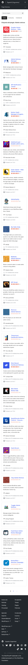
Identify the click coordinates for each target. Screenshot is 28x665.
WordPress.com (7, 626)
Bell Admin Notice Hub (14, 389)
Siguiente (17, 591)
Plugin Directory (6, 7)
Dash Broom (15, 448)
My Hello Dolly (15, 227)
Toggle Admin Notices (15, 506)
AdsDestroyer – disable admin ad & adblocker (17, 143)
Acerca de (4, 600)
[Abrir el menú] (25, 2)
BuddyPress (6, 634)
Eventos (17, 616)
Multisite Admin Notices (16, 257)
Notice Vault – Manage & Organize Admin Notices (17, 113)
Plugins (17, 605)
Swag (17, 621)
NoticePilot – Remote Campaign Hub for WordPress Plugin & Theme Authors (17, 561)
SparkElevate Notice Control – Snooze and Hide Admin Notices (17, 419)
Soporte (4, 616)
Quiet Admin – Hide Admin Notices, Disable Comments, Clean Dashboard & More (17, 170)
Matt (4, 629)
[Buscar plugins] (22, 13)
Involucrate (18, 613)
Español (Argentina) (10, 641)
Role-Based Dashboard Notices (17, 364)
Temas (17, 602)
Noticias (4, 602)
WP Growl (14, 282)
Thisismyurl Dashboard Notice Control (17, 336)
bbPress (5, 632)
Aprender (4, 613)
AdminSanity (15, 199)
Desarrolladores (6, 618)
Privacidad (5, 608)
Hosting (4, 605)
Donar (17, 618)
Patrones (17, 608)
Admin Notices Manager (16, 60)
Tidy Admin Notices (17, 478)
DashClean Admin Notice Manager (17, 532)
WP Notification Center (16, 85)
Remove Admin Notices (16, 310)
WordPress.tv (6, 621)
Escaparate (18, 600)
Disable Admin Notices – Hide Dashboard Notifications (16, 28)
